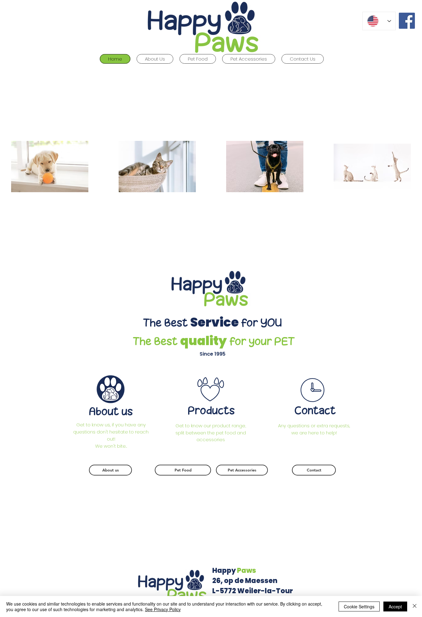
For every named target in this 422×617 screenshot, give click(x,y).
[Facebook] (407, 21)
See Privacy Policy (163, 609)
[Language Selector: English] (379, 21)
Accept (395, 606)
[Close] (414, 606)
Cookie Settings (359, 606)
